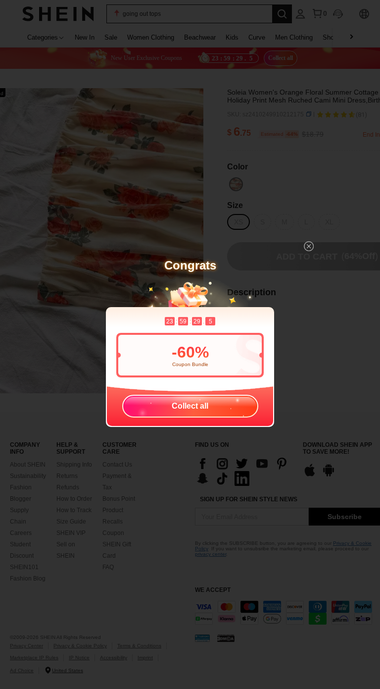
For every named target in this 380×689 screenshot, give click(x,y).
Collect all (190, 406)
